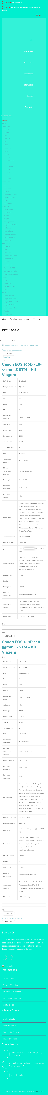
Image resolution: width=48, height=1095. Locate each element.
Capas (6, 219)
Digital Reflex (9, 296)
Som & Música (9, 237)
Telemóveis (6, 126)
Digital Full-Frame (10, 305)
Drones (6, 191)
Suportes (7, 240)
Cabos (6, 216)
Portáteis (7, 252)
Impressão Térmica (11, 274)
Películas (7, 228)
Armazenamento (10, 271)
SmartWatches (9, 197)
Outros (6, 154)
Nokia (6, 145)
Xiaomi (9, 179)
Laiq (8, 163)
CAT (8, 157)
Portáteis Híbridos (10, 256)
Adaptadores (8, 209)
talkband (7, 200)
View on (3, 338)
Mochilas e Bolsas (10, 308)
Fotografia (5, 292)
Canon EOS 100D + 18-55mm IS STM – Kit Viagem (22, 369)
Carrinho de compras (11, 1032)
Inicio (4, 123)
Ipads (6, 280)
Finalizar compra (10, 1039)
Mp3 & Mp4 (8, 203)
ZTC (8, 176)
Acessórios (5, 206)
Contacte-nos (8, 1005)
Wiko (9, 169)
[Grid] (6, 338)
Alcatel (6, 129)
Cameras (7, 188)
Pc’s (5, 249)
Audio (6, 185)
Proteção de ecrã (10, 234)
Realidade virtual (10, 194)
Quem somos (8, 979)
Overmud (10, 166)
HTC (6, 136)
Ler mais (8, 636)
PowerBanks (8, 231)
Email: (10, 2)
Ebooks (6, 289)
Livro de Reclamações (12, 998)
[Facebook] (4, 957)
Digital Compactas (10, 299)
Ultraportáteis (9, 259)
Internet (7, 246)
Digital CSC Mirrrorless (12, 302)
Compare (8, 353)
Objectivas (8, 314)
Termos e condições (11, 985)
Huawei (7, 139)
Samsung (7, 148)
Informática (6, 243)
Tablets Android (9, 286)
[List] (8, 338)
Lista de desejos (9, 1026)
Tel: (9, 7)
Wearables (6, 182)
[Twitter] (10, 957)
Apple (6, 132)
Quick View (6, 357)
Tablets (4, 277)
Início (4, 319)
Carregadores (9, 222)
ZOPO (9, 172)
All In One (7, 262)
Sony (6, 151)
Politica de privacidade (12, 992)
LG (5, 142)
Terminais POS (9, 268)
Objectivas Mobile (10, 225)
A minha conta (9, 1019)
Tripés (6, 311)
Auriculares (8, 212)
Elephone (10, 160)
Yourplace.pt (39, 1091)
